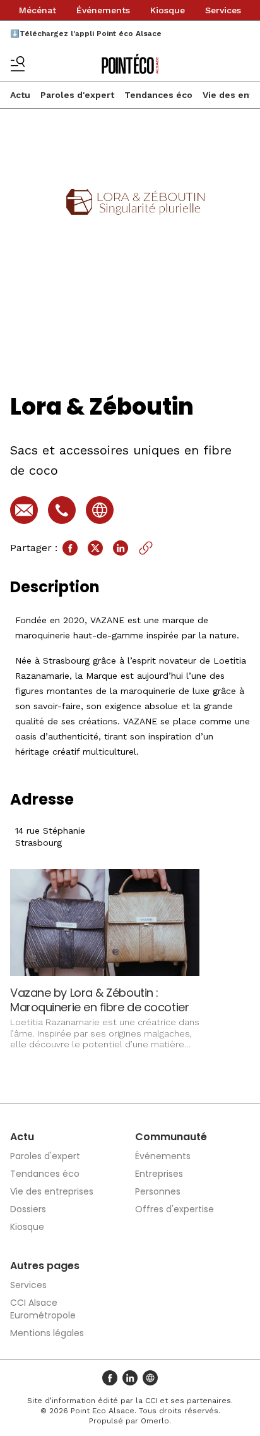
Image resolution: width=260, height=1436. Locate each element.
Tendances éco (158, 95)
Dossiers (28, 1209)
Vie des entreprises (51, 1191)
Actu (20, 95)
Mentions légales (47, 1333)
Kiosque (167, 10)
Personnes (157, 1191)
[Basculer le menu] (17, 63)
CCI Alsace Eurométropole (43, 1309)
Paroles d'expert (77, 95)
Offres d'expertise (174, 1209)
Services (223, 10)
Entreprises (159, 1173)
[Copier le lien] (145, 548)
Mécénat (37, 10)
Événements (103, 10)
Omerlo (155, 1420)
